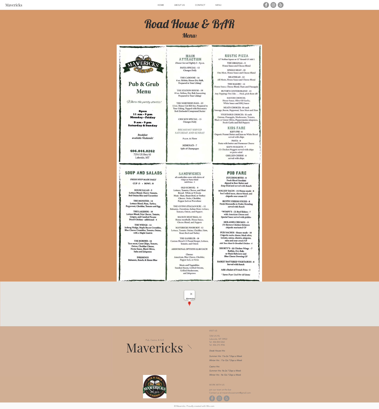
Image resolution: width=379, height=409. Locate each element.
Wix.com (210, 406)
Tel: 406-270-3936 (217, 345)
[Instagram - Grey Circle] (273, 5)
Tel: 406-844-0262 (217, 342)
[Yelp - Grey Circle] (281, 5)
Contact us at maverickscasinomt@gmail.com (230, 392)
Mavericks (154, 347)
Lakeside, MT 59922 (218, 339)
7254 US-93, (214, 336)
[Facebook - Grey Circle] (266, 5)
